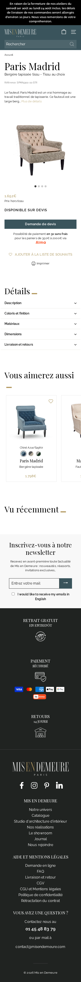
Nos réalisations (40, 827)
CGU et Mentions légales (40, 889)
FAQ (40, 871)
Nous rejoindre (40, 845)
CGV (40, 883)
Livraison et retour (40, 877)
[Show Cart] (63, 32)
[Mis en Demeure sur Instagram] (34, 785)
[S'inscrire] (65, 583)
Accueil (8, 54)
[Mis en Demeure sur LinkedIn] (59, 784)
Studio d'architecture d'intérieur (40, 821)
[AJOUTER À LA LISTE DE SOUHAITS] (50, 401)
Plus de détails (31, 101)
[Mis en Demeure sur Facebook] (22, 785)
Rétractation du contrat (40, 901)
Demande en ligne (40, 865)
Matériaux (11, 324)
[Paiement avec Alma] (39, 698)
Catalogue (40, 815)
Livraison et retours (18, 344)
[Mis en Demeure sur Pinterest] (47, 785)
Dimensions (13, 334)
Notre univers (40, 810)
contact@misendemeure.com (40, 947)
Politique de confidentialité (40, 895)
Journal (40, 839)
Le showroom (40, 833)
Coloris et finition (16, 313)
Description (13, 303)
